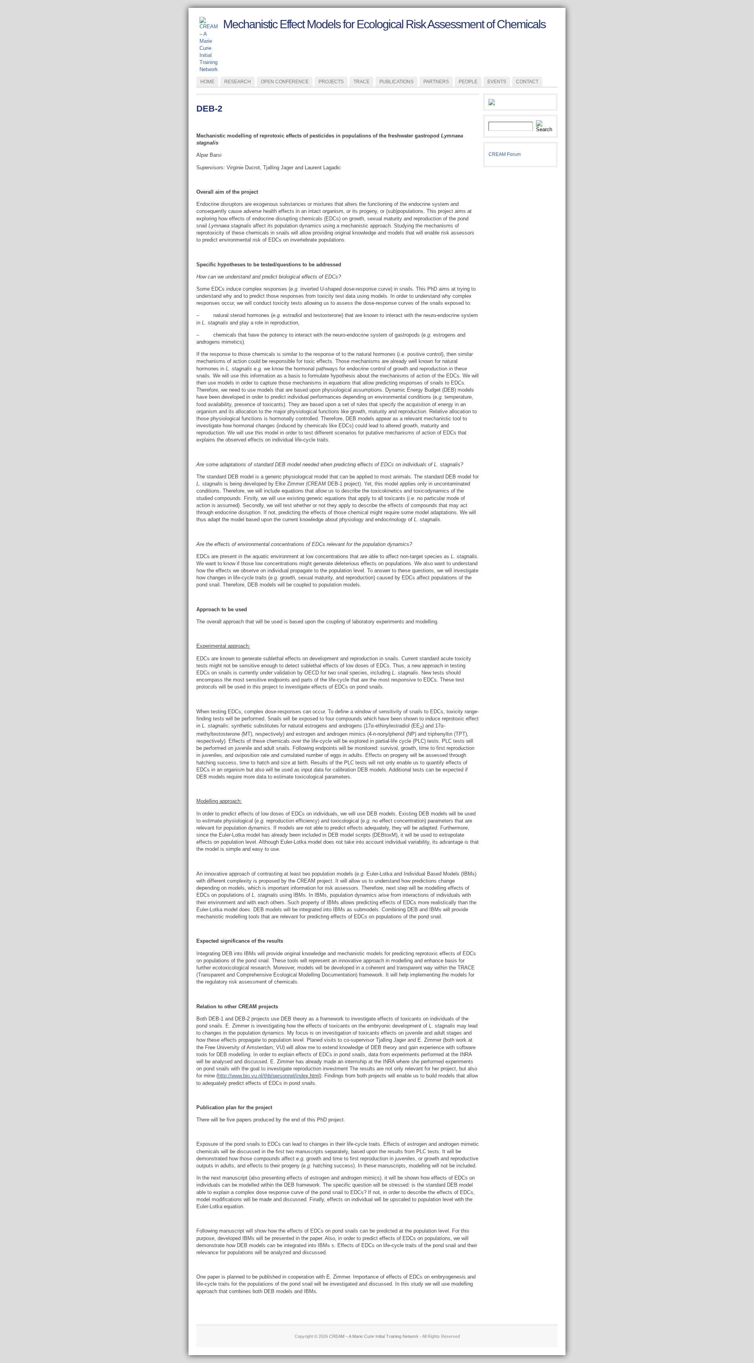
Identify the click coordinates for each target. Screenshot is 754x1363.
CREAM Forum (505, 154)
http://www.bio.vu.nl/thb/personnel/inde (262, 1076)
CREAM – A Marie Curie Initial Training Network (374, 1336)
